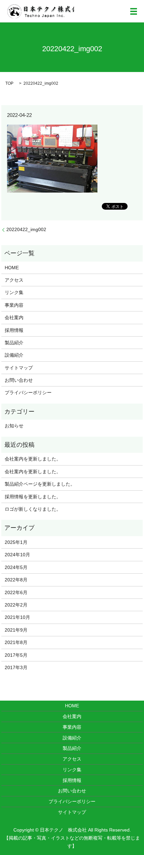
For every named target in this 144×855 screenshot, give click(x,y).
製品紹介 (14, 342)
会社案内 (14, 317)
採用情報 (14, 330)
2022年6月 (16, 592)
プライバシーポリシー (28, 392)
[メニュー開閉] (133, 11)
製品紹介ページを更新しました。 (40, 484)
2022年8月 (16, 579)
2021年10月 (17, 617)
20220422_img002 (26, 229)
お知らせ (14, 425)
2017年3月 (16, 667)
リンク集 (14, 292)
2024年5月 (16, 567)
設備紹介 (14, 355)
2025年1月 (16, 542)
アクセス (14, 280)
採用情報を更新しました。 (33, 496)
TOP (9, 83)
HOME (12, 267)
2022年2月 (16, 605)
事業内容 (14, 305)
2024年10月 (17, 554)
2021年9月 (16, 630)
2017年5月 (16, 655)
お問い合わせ (19, 380)
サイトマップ (19, 367)
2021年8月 (16, 642)
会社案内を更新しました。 (33, 458)
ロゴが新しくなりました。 (33, 509)
